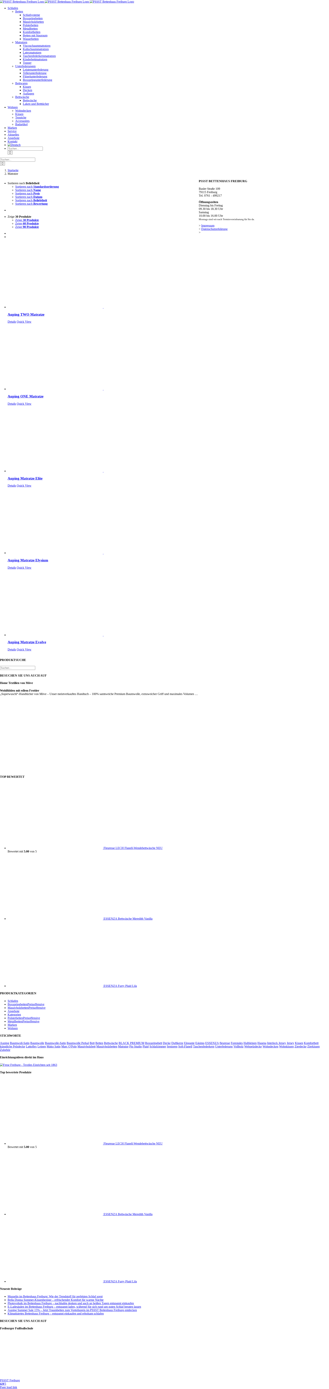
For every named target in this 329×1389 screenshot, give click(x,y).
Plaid (146, 1046)
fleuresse (225, 1043)
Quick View (24, 321)
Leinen (42, 1046)
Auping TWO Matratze (26, 314)
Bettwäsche (22, 97)
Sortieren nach (37, 186)
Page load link (8, 1387)
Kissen (299, 1043)
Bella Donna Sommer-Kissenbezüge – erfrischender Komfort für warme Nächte (56, 1299)
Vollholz (238, 1046)
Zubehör (5, 1049)
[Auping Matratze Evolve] (103, 603)
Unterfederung (224, 1046)
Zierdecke (301, 1046)
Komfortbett (311, 1043)
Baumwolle (37, 1043)
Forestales (237, 1043)
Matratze (123, 1046)
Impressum (207, 225)
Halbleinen (250, 1043)
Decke (167, 1043)
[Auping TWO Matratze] (103, 275)
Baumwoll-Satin (20, 1043)
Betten (19, 11)
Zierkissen (313, 1046)
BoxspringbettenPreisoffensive (26, 1004)
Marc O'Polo (69, 1046)
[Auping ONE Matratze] (103, 357)
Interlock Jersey (276, 1043)
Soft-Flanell (185, 1046)
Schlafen (13, 1000)
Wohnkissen (286, 1046)
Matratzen (21, 42)
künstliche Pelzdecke (12, 1046)
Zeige (27, 220)
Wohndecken (270, 1046)
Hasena (261, 1043)
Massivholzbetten (106, 1046)
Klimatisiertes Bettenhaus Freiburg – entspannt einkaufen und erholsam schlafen (56, 1313)
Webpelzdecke (253, 1046)
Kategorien (14, 1014)
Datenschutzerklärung (214, 229)
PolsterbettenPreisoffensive (24, 1018)
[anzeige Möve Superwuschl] (164, 769)
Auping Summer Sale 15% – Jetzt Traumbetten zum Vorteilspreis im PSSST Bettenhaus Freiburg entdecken (72, 1310)
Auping (4, 1043)
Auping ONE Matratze (25, 396)
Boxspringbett (153, 1043)
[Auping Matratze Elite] (103, 439)
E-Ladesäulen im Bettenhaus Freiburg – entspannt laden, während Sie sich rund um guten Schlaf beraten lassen (74, 1306)
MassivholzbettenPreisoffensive (27, 1007)
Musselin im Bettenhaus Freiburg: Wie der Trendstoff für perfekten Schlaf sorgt (55, 1296)
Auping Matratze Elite (25, 478)
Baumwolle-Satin (55, 1043)
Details (12, 321)
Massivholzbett (86, 1046)
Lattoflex (31, 1046)
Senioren (172, 1046)
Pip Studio (135, 1046)
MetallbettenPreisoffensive (23, 1021)
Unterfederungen (25, 66)
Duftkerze (177, 1043)
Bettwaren (21, 83)
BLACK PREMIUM (131, 1043)
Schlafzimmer (157, 1046)
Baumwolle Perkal (78, 1043)
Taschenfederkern (203, 1046)
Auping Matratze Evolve (27, 642)
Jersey (290, 1043)
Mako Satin (54, 1046)
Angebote (13, 1011)
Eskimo (199, 1043)
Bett (92, 1043)
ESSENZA (212, 1043)
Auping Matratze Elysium (28, 560)
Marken (12, 1024)
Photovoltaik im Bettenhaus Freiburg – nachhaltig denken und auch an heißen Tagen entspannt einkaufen (71, 1303)
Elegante (189, 1043)
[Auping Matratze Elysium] (103, 521)
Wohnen (13, 1028)
